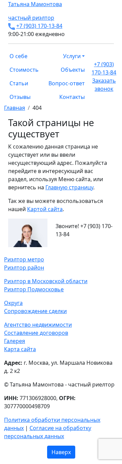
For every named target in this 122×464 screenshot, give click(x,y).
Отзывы (19, 97)
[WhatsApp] (6, 251)
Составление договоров (36, 333)
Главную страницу (69, 187)
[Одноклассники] (14, 251)
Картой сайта (45, 209)
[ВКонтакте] (10, 251)
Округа (13, 303)
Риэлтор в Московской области (45, 281)
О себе (18, 56)
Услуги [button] (72, 56)
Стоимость (24, 69)
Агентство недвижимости (38, 324)
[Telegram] (22, 251)
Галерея (14, 341)
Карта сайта (20, 349)
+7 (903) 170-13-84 (39, 26)
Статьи (18, 83)
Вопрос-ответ (66, 83)
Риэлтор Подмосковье (34, 289)
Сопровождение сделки (35, 311)
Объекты (73, 69)
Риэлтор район (24, 267)
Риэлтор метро (24, 259)
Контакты (72, 97)
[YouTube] (18, 251)
